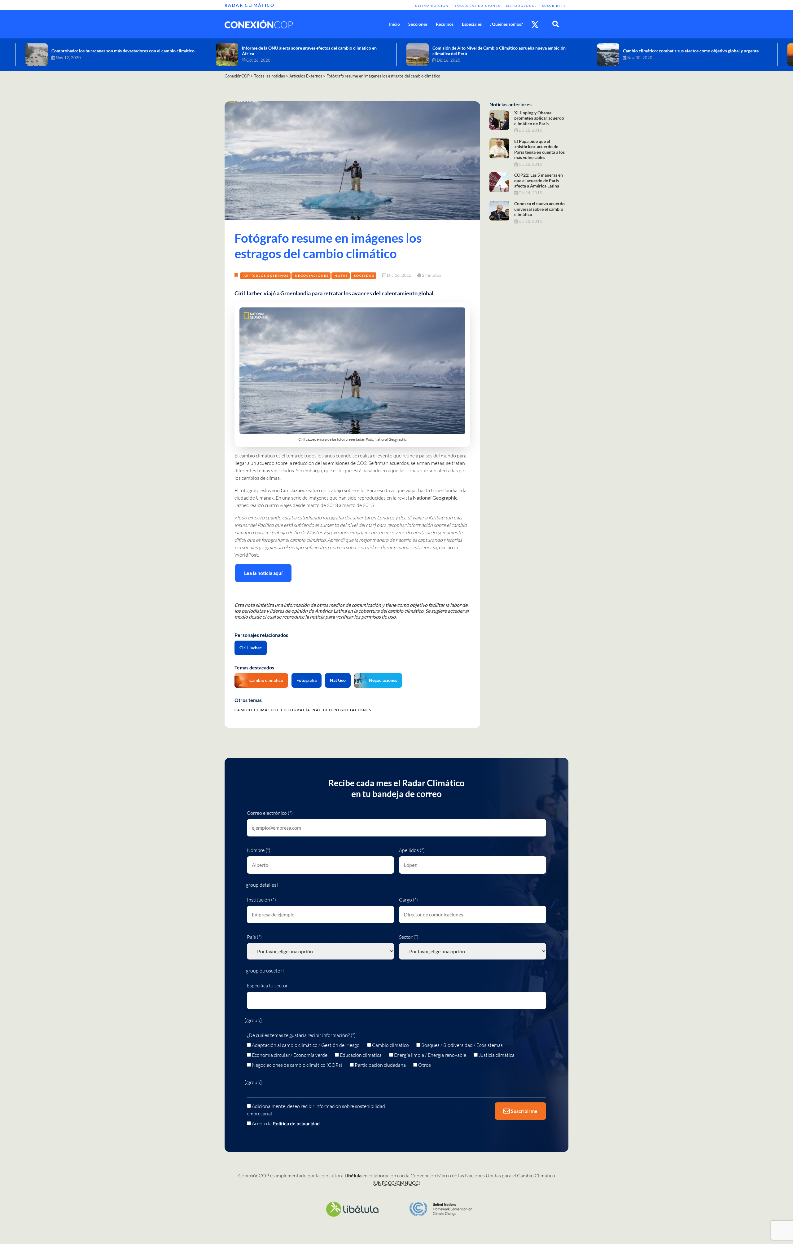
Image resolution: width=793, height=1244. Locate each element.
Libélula (352, 1175)
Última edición (432, 5)
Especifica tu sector (267, 985)
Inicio (394, 24)
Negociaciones (312, 275)
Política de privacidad (296, 1123)
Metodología (521, 5)
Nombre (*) (258, 850)
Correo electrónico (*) (270, 813)
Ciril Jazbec (250, 647)
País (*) (254, 937)
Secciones (417, 24)
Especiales (472, 24)
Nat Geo (338, 680)
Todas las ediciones (477, 5)
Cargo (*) (408, 900)
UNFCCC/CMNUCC (396, 1183)
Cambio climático (266, 680)
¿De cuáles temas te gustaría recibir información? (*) (301, 1035)
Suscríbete (554, 5)
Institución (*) (261, 900)
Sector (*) (408, 937)
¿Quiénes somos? (506, 24)
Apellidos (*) (412, 850)
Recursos (444, 24)
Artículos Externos (266, 275)
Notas (341, 275)
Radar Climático (249, 5)
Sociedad (364, 275)
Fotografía (306, 680)
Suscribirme (523, 1111)
